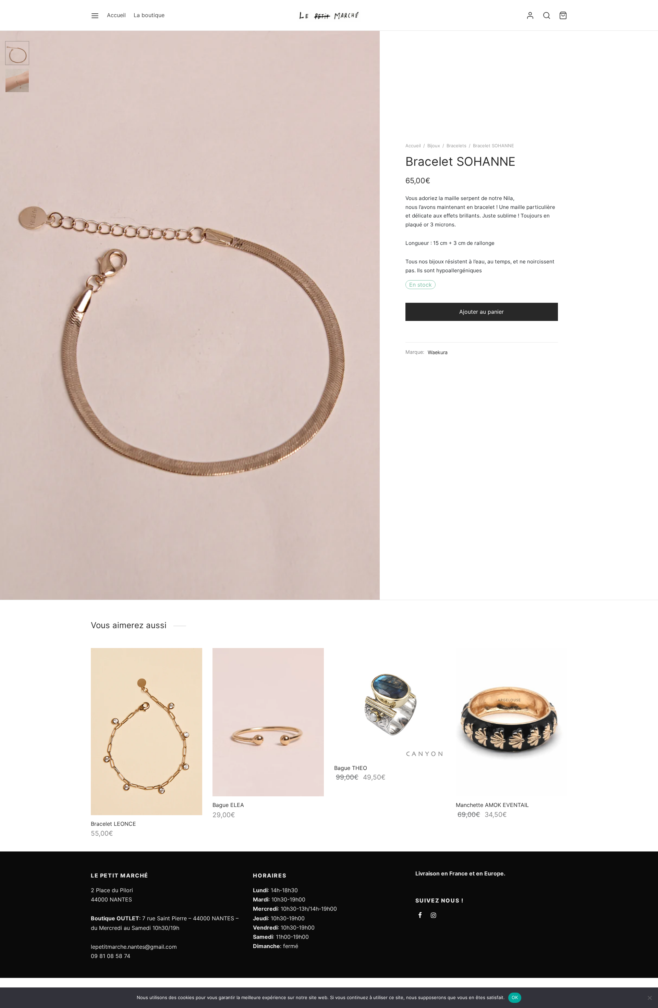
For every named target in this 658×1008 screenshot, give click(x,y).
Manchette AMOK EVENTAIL (492, 804)
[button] (190, 662)
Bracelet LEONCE (113, 823)
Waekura (438, 352)
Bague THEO (350, 767)
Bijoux (433, 145)
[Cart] (563, 15)
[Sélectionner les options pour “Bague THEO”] (434, 660)
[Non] (649, 997)
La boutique (149, 15)
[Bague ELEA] (268, 722)
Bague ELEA (228, 804)
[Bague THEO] (390, 703)
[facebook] (420, 915)
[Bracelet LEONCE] (146, 731)
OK (515, 997)
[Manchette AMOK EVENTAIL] (511, 722)
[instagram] (433, 915)
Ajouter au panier (481, 311)
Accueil (116, 15)
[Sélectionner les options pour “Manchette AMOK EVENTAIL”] (555, 662)
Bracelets (456, 145)
